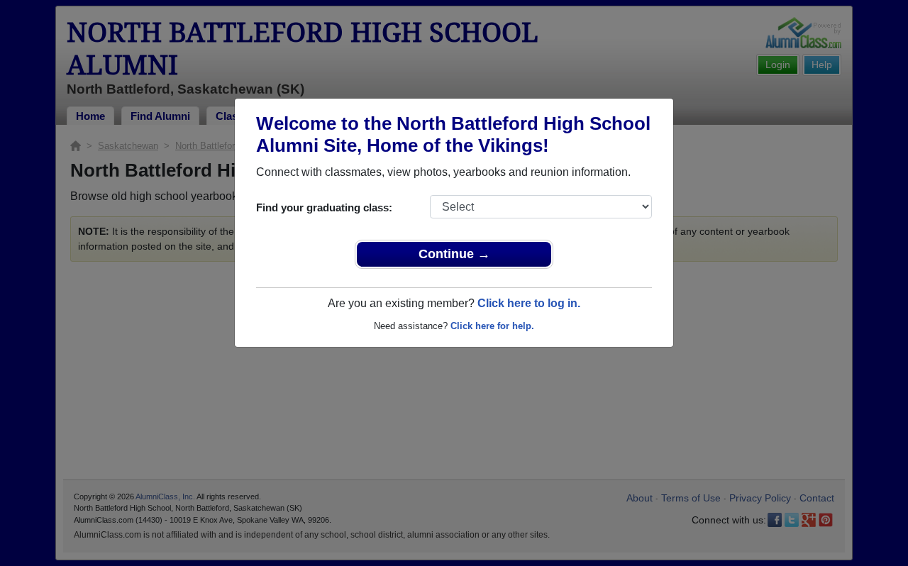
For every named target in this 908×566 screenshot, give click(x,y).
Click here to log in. (528, 303)
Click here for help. (492, 326)
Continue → (454, 254)
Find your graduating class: (324, 207)
